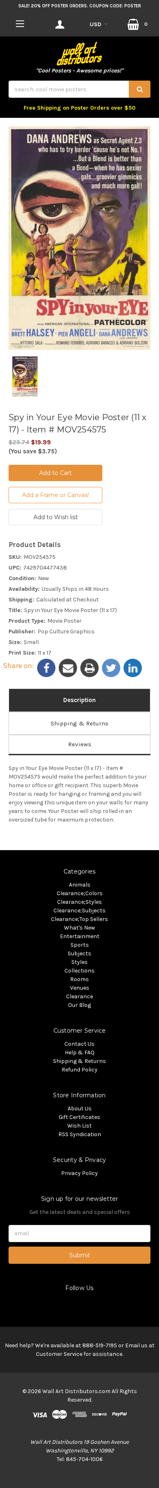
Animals (80, 884)
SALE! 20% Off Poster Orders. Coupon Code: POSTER (79, 6)
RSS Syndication (79, 1134)
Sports (80, 944)
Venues (79, 987)
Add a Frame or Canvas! (55, 495)
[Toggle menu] (20, 23)
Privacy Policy (79, 1173)
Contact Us (79, 1043)
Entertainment (79, 936)
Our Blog (79, 1005)
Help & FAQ (80, 1052)
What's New (79, 927)
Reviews (79, 744)
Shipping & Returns (79, 723)
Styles (79, 962)
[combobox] (79, 89)
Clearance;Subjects (79, 910)
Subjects (79, 953)
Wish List (79, 1125)
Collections (79, 970)
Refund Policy (79, 1069)
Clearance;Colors (80, 893)
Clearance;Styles (79, 901)
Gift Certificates (79, 1117)
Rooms (79, 979)
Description (79, 700)
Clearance (79, 996)
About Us (80, 1108)
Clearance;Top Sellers (79, 919)
